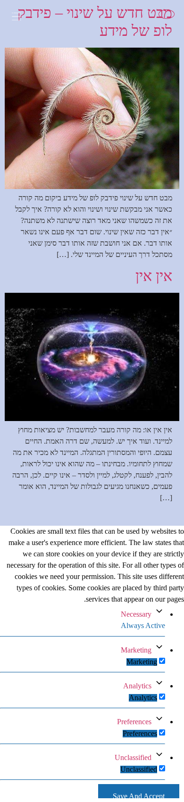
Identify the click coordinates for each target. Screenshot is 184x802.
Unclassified (133, 757)
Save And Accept (139, 795)
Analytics (137, 686)
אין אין (153, 275)
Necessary (136, 614)
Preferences (134, 722)
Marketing (136, 650)
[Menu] (23, 17)
